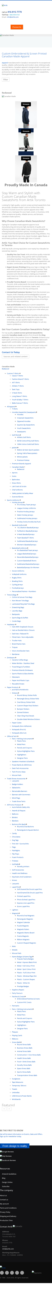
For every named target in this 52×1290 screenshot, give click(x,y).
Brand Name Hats (18, 644)
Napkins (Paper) (18, 990)
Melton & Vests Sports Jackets (28, 450)
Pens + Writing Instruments (22, 739)
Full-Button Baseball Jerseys (27, 531)
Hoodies (20, 414)
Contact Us (17, 27)
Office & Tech (12, 736)
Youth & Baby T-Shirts (20, 399)
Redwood (5, 369)
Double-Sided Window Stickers (28, 719)
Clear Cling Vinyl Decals (25, 716)
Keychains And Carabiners (21, 877)
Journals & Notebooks (20, 689)
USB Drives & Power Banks (22, 1096)
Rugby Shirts (16, 578)
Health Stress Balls (24, 1058)
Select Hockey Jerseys (25, 515)
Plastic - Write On (23, 983)
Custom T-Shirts (13, 373)
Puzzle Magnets (23, 926)
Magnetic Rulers (23, 929)
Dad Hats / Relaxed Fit (20, 634)
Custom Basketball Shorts (26, 561)
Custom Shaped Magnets (26, 943)
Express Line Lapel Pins (25, 903)
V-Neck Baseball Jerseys (25, 534)
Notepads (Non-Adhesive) (21, 726)
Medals (14, 950)
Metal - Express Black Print (27, 962)
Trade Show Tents (18, 801)
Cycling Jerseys (17, 584)
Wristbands (16, 1099)
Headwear (11, 624)
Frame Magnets (23, 936)
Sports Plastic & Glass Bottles (23, 673)
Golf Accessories (18, 870)
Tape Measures (17, 1082)
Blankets (15, 821)
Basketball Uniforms (19, 548)
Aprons (14, 473)
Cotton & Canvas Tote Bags (22, 597)
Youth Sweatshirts (24, 428)
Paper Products (13, 687)
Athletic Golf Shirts (24, 437)
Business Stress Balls (24, 1048)
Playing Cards (17, 1035)
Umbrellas (16, 1092)
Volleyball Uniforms (19, 574)
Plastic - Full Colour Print (26, 972)
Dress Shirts (16, 483)
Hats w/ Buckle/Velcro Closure (23, 630)
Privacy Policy (5, 1212)
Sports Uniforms (13, 500)
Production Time (6, 1220)
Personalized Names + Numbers (24, 591)
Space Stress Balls (23, 1068)
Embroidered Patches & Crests (28, 999)
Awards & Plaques (18, 810)
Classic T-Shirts (17, 376)
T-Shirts (15, 409)
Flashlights (16, 850)
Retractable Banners (19, 791)
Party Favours (17, 993)
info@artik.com (13, 17)
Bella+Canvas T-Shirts (20, 403)
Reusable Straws (18, 684)
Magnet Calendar (23, 922)
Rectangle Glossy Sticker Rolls (28, 699)
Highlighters (21, 755)
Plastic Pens (21, 741)
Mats (14, 946)
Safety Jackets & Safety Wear (22, 493)
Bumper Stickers (23, 709)
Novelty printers (23, 866)
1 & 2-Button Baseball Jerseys (28, 527)
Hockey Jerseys (17, 502)
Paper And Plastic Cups (20, 680)
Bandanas (15, 654)
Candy (14, 833)
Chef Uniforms (17, 490)
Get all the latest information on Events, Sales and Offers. (21, 1134)
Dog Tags (15, 840)
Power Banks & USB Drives (22, 765)
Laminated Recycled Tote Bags (23, 604)
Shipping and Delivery (8, 1216)
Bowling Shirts (17, 581)
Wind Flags (16, 798)
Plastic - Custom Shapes (26, 979)
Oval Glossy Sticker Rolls (26, 702)
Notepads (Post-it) (19, 729)
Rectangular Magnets (25, 919)
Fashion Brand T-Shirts (20, 379)
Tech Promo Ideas (18, 772)
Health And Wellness (19, 873)
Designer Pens (22, 758)
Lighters (15, 910)
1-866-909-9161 (14, 15)
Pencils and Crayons (24, 748)
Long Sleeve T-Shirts (19, 396)
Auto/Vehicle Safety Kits (21, 807)
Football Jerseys (18, 588)
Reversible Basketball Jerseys (27, 557)
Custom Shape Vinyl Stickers (27, 705)
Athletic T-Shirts (18, 386)
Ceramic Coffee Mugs (20, 660)
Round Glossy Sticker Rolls (27, 695)
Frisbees (15, 861)
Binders (15, 817)
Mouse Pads (16, 775)
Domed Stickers (23, 712)
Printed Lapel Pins (24, 896)
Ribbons (15, 1039)
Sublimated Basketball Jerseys (28, 564)
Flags (14, 847)
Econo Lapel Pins (23, 906)
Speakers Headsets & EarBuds (23, 761)
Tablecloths (16, 788)
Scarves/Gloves (17, 497)
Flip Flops (15, 854)
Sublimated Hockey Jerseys (27, 518)
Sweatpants (21, 431)
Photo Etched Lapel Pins (26, 899)
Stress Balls (16, 1042)
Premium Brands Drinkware (22, 670)
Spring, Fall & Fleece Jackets (27, 453)
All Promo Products (14, 805)
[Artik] (4, 5)
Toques (15, 647)
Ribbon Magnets (23, 939)
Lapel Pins (16, 887)
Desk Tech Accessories (20, 768)
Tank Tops (15, 389)
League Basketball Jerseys (26, 554)
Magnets (15, 913)
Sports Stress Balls (24, 1072)
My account (4, 1204)
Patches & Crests (18, 996)
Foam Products (17, 857)
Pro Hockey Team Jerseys (26, 504)
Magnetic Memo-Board (25, 933)
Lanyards (15, 781)
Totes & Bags (12, 595)
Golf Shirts (16, 435)
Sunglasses (16, 1079)
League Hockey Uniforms (26, 508)
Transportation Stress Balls (27, 1075)
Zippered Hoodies (23, 421)
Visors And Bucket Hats (20, 651)
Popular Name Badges (25, 959)
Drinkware (11, 657)
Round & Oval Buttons (25, 826)
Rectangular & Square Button (28, 830)
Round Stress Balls (24, 1044)
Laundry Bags (17, 611)
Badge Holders (17, 784)
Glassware (16, 677)
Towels (14, 1089)
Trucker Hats (17, 640)
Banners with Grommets (21, 794)
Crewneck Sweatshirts (25, 418)
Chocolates (16, 837)
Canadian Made (18, 467)
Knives (14, 880)
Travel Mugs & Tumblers (21, 667)
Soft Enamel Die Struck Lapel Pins (29, 889)
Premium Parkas (23, 460)
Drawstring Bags (18, 607)
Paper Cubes (16, 723)
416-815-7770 (15, 11)
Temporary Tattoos (19, 1085)
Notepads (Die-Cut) (19, 733)
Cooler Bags (16, 621)
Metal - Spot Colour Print (26, 969)
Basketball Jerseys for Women (28, 567)
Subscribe (5, 1186)
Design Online (7, 1182)
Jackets (14, 447)
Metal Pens (21, 744)
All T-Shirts (16, 382)
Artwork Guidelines (9, 1174)
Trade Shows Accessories (16, 778)
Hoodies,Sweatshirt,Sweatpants (24, 412)
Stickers (15, 693)
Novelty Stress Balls (24, 1065)
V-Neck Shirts (17, 393)
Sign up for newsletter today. (11, 1136)
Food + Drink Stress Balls (26, 1061)
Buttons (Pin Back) (19, 824)
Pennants (15, 1006)
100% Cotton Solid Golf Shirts (28, 444)
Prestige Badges (23, 986)
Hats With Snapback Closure (22, 627)
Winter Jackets (22, 457)
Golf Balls (15, 864)
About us (3, 1195)
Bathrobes (16, 479)
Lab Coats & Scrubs (19, 486)
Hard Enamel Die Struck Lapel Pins (30, 893)
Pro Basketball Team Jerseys (27, 550)
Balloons (15, 814)
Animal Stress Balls (24, 1051)
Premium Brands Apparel (21, 463)
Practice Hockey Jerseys (26, 511)
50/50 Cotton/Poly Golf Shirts (28, 441)
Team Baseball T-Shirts (25, 538)
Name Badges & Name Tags (22, 956)
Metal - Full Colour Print (26, 966)
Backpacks (16, 614)
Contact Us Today (11, 352)
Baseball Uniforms (18, 525)
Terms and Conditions (8, 1208)
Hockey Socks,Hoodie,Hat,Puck (29, 522)
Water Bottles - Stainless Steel (23, 663)
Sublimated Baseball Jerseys (27, 541)
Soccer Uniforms (18, 571)
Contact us (4, 1199)
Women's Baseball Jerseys (26, 545)
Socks (14, 476)
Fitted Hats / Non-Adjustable (22, 637)
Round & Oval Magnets (25, 915)
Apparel (5, 63)
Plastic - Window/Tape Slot (27, 976)
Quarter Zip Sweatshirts (26, 425)
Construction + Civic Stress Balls (29, 1055)
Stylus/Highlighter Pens (26, 751)
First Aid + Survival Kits (20, 844)
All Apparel (11, 406)
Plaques (15, 1032)
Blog (3, 1178)
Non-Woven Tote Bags (20, 600)
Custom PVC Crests (24, 1002)
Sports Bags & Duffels (20, 618)
